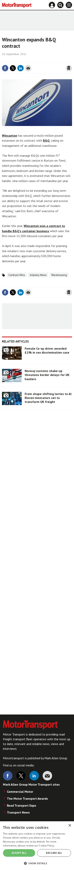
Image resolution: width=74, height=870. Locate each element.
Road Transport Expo (21, 805)
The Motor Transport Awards (27, 798)
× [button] (69, 825)
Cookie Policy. (47, 845)
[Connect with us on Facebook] (7, 775)
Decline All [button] (54, 853)
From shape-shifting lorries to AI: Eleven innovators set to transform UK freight (48, 398)
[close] (71, 60)
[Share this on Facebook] (5, 68)
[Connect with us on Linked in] (34, 775)
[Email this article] (28, 68)
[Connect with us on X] (21, 775)
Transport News (18, 812)
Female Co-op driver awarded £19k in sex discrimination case (47, 350)
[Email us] (47, 775)
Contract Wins (16, 275)
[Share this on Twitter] (13, 68)
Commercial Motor (20, 792)
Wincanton (9, 135)
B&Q (46, 140)
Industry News (38, 275)
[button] (37, 863)
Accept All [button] (19, 853)
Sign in (22, 60)
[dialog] (37, 845)
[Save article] (69, 68)
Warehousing (59, 275)
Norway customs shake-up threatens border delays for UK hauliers (47, 375)
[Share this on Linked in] (20, 68)
